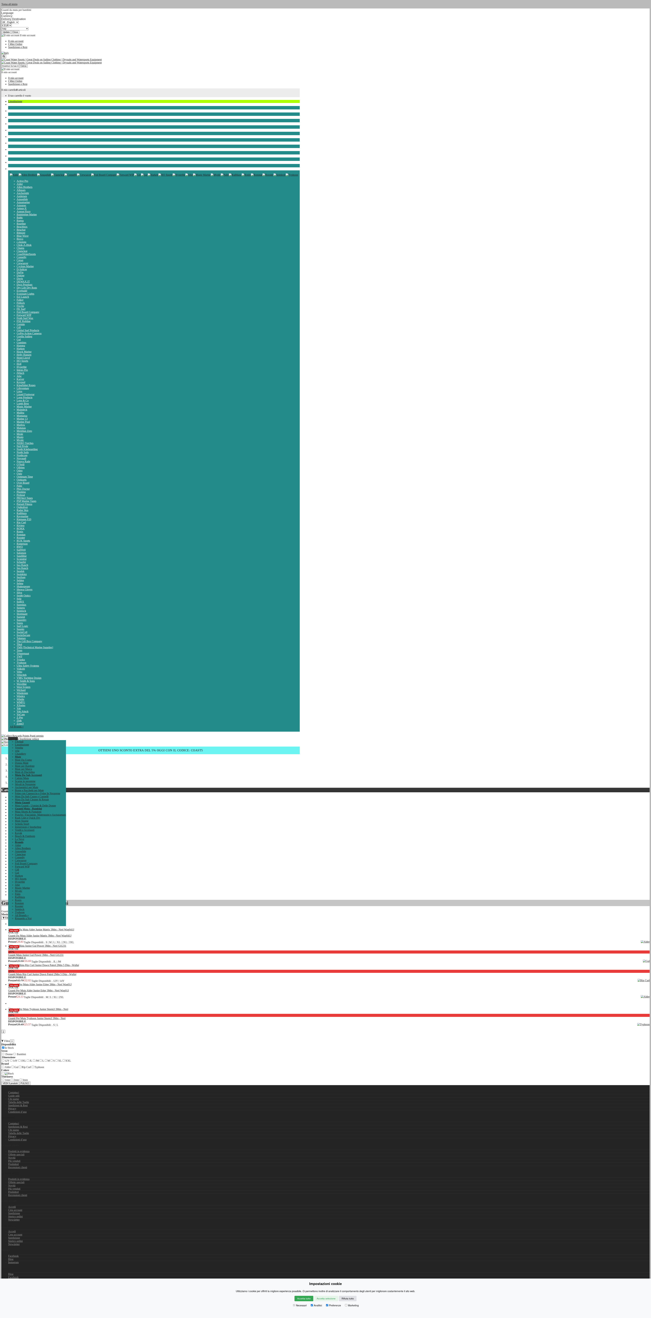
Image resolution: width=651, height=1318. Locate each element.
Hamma (21, 345)
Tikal (19, 644)
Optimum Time (25, 476)
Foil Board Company (28, 312)
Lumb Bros (23, 403)
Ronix (20, 531)
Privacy (12, 1108)
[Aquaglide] (44, 174)
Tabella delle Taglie (18, 1102)
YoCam (21, 714)
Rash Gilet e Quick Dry (27, 817)
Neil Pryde (22, 446)
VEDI (10, 1083)
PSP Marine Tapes (26, 501)
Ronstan (21, 534)
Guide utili (13, 1095)
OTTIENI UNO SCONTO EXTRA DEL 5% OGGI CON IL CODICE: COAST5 (150, 750)
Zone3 (20, 723)
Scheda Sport (15, 130)
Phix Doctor (23, 488)
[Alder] (14, 174)
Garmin (21, 324)
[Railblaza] (235, 174)
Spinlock (21, 610)
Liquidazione (15, 101)
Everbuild (22, 290)
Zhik (19, 720)
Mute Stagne (15, 123)
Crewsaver (22, 263)
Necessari (301, 1305)
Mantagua (22, 415)
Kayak (11, 149)
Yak (19, 708)
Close (15, 32)
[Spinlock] (279, 174)
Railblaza (22, 513)
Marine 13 (22, 418)
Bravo (20, 238)
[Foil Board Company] (104, 174)
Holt (19, 363)
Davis (20, 278)
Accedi (12, 1206)
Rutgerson (22, 543)
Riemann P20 (24, 519)
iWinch (20, 373)
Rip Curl (21, 522)
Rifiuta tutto (348, 1298)
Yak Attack (22, 711)
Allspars (21, 190)
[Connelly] (70, 174)
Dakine (20, 275)
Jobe (19, 376)
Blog (10, 1259)
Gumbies (21, 342)
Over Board (23, 482)
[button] (13, 738)
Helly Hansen (24, 354)
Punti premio (36, 735)
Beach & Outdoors (18, 155)
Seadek (20, 571)
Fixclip (20, 306)
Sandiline (22, 556)
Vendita (19, 747)
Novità (11, 1157)
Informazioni (8, 1117)
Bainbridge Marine (27, 214)
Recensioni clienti (17, 1167)
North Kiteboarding (27, 449)
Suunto (20, 629)
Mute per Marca (23, 769)
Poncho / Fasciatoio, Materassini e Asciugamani (40, 814)
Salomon (21, 552)
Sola (19, 598)
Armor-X (22, 208)
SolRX (20, 601)
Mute (11, 117)
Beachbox (22, 226)
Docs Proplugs (24, 284)
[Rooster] (267, 174)
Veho (19, 671)
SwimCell (22, 632)
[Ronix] (246, 174)
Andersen (22, 196)
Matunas (21, 427)
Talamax (21, 638)
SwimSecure (23, 635)
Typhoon (21, 662)
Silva (19, 592)
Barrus (20, 220)
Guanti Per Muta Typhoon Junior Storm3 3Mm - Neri (36, 1018)
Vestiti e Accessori (18, 143)
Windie (20, 699)
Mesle (20, 434)
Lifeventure (23, 388)
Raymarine (22, 516)
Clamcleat (22, 251)
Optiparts (21, 479)
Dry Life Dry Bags (27, 287)
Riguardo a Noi (23, 918)
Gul (19, 339)
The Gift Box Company (29, 641)
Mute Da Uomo (23, 759)
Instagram (13, 1262)
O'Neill (20, 464)
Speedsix (21, 604)
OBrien (21, 467)
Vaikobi (21, 668)
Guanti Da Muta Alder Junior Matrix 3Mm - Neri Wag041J (39, 935)
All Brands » (17, 726)
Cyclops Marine (25, 266)
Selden (20, 580)
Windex (21, 696)
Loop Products (24, 397)
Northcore (22, 455)
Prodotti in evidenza (18, 1151)
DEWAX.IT (23, 281)
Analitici (318, 1305)
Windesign (22, 693)
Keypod (21, 382)
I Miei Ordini (15, 44)
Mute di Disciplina (25, 772)
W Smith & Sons (26, 680)
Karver (20, 379)
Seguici (5, 1268)
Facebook (13, 1255)
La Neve (12, 162)
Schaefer (21, 562)
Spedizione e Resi (17, 47)
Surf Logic (22, 626)
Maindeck (22, 409)
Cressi (20, 260)
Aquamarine (23, 202)
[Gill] (137, 174)
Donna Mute (21, 762)
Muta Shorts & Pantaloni (28, 811)
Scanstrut (21, 559)
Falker (20, 299)
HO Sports (22, 360)
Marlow (21, 424)
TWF (19, 656)
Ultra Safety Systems (28, 665)
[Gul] (144, 174)
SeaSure (21, 577)
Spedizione (14, 1213)
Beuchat (21, 229)
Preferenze (335, 1305)
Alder (20, 184)
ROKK (21, 528)
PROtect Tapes (25, 498)
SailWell (21, 549)
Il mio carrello (8, 89)
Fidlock (21, 302)
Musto (20, 437)
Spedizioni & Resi (18, 1105)
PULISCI (25, 1083)
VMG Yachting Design (29, 677)
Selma (20, 583)
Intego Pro (22, 370)
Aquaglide (22, 199)
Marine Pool (23, 421)
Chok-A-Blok (24, 245)
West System (23, 687)
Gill (19, 327)
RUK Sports (23, 540)
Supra (20, 623)
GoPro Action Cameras (29, 333)
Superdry (21, 620)
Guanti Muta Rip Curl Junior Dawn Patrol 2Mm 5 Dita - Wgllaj (42, 974)
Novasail (21, 458)
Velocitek (22, 674)
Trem (19, 650)
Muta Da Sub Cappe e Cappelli (31, 796)
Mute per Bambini (24, 766)
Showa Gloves (24, 589)
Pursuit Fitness (24, 504)
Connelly (21, 257)
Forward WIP (24, 315)
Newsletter (14, 1219)
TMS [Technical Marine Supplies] (35, 647)
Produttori (13, 1164)
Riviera (20, 525)
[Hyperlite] (179, 174)
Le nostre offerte (10, 1173)
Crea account (15, 1210)
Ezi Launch (23, 296)
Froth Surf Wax (25, 318)
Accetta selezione (326, 1298)
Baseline (21, 223)
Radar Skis (22, 510)
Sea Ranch (22, 565)
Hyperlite (22, 366)
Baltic (20, 217)
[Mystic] (216, 174)
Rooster (21, 537)
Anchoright (23, 193)
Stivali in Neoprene (25, 784)
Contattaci (13, 1092)
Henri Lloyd (23, 357)
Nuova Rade (23, 461)
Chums (20, 248)
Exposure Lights (25, 293)
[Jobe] (189, 174)
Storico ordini (15, 1216)
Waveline (22, 684)
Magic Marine (24, 406)
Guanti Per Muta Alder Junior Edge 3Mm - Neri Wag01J (38, 990)
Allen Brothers (24, 187)
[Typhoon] (292, 174)
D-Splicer (22, 269)
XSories (21, 705)
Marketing (353, 1305)
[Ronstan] (256, 174)
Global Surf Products (28, 330)
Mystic (20, 440)
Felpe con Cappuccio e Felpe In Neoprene (37, 793)
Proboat (21, 495)
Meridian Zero (24, 431)
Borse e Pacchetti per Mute (29, 790)
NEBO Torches (25, 443)
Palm (19, 485)
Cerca (23, 66)
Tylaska (21, 659)
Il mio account (15, 41)
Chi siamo (13, 1098)
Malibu (20, 412)
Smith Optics (24, 595)
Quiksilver (22, 507)
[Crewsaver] (84, 174)
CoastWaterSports (26, 254)
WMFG (21, 702)
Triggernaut (23, 653)
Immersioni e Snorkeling (21, 136)
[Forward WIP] (125, 174)
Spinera (21, 607)
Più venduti (14, 1160)
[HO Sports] (165, 174)
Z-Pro (20, 717)
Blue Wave (22, 235)
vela (10, 104)
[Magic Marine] (202, 174)
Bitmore (21, 232)
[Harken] (153, 174)
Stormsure (22, 613)
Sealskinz (22, 574)
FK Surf (21, 309)
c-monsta (21, 241)
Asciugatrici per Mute (26, 787)
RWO (20, 546)
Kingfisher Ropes (26, 385)
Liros (19, 391)
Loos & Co (23, 400)
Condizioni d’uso (17, 1111)
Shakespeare (23, 586)
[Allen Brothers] (28, 174)
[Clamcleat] (57, 174)
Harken (21, 348)
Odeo (20, 470)
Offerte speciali (16, 1154)
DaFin (20, 272)
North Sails (23, 452)
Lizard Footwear (25, 394)
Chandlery (13, 110)
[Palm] (225, 174)
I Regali (19, 741)
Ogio (19, 473)
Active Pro (22, 181)
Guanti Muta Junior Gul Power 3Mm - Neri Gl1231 (36, 955)
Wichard (21, 690)
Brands (12, 168)
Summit (21, 616)
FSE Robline (24, 321)
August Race (24, 211)
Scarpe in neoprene (25, 781)
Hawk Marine (24, 351)
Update (6, 32)
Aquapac (21, 205)
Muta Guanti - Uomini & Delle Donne (35, 805)
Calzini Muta (22, 778)
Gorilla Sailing (24, 336)
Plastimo (21, 491)
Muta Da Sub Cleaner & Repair (32, 799)
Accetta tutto (304, 1298)
